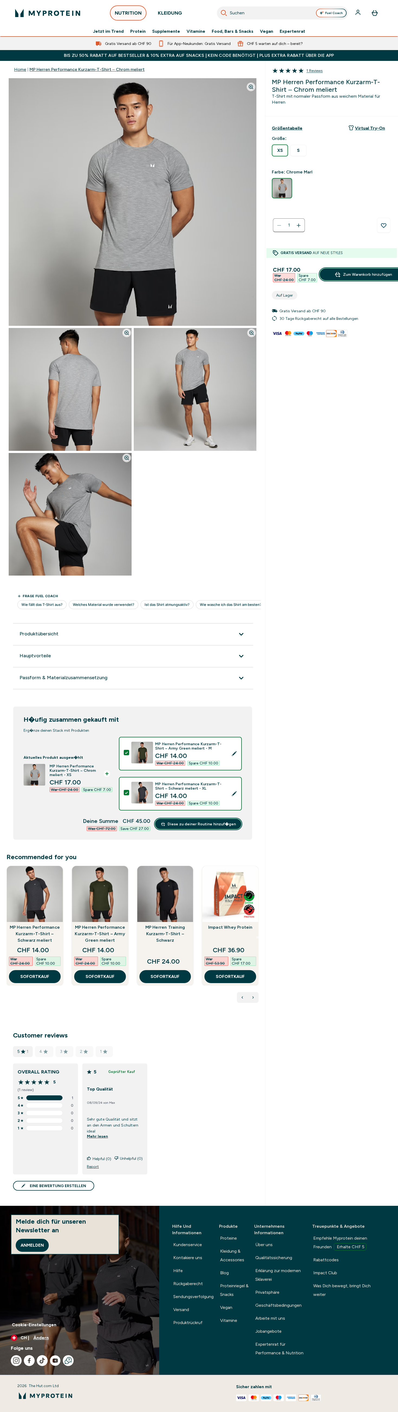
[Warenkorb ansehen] (375, 13)
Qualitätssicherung (273, 1257)
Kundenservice (187, 1244)
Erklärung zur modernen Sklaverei (278, 1275)
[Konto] (358, 13)
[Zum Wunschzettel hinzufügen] (383, 225)
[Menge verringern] (279, 225)
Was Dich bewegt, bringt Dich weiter (342, 1290)
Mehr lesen (97, 1136)
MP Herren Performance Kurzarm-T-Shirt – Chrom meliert (87, 69)
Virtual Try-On (370, 128)
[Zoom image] (251, 87)
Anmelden (32, 1245)
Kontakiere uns (187, 1257)
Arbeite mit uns (270, 1318)
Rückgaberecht (188, 1283)
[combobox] (282, 12)
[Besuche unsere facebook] (29, 1360)
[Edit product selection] (234, 753)
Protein (138, 31)
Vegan (266, 31)
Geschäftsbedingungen (278, 1305)
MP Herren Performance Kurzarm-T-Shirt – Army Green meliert (100, 934)
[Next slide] (257, 937)
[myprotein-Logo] (47, 13)
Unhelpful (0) (131, 1158)
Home (20, 69)
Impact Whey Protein (230, 927)
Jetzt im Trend (108, 31)
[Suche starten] (224, 12)
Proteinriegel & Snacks (234, 1290)
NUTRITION (128, 13)
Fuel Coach (334, 13)
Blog (224, 1272)
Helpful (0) (102, 1159)
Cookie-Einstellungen (34, 1324)
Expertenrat (292, 31)
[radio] (280, 150)
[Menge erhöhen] (299, 225)
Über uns (264, 1244)
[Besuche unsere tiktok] (42, 1360)
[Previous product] (242, 997)
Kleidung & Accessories (232, 1255)
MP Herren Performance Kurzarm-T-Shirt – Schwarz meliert (35, 934)
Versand (181, 1309)
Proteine (228, 1238)
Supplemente (166, 31)
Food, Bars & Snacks (232, 31)
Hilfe (178, 1270)
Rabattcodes (326, 1259)
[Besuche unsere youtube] (55, 1360)
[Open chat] (68, 1360)
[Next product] (253, 997)
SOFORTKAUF (34, 976)
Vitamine (196, 31)
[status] (289, 225)
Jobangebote (268, 1331)
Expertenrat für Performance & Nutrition (279, 1348)
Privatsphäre (267, 1292)
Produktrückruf (188, 1322)
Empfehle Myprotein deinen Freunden (340, 1242)
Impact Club (325, 1272)
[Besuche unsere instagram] (16, 1360)
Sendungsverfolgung (193, 1296)
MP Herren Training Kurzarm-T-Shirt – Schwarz (165, 934)
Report (93, 1166)
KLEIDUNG (170, 13)
